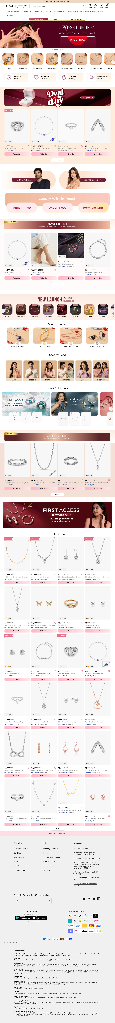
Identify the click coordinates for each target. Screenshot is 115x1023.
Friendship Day (60, 1002)
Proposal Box (52, 993)
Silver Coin (41, 970)
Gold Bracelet (75, 964)
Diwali (79, 1002)
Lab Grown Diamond (31, 960)
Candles (44, 993)
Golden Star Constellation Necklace (16, 578)
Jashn (38, 1008)
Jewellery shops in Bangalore (23, 1013)
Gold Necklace (85, 964)
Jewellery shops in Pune (42, 1013)
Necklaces (80, 954)
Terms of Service (49, 866)
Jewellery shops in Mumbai (60, 1013)
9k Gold (94, 964)
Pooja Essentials (19, 993)
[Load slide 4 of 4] (61, 49)
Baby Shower (51, 997)
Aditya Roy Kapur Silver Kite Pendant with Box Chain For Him (98, 484)
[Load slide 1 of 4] (52, 49)
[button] (13, 12)
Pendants (37, 69)
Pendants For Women (35, 984)
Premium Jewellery (71, 966)
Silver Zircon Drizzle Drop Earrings (70, 578)
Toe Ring (62, 984)
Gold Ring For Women (50, 982)
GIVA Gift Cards (20, 870)
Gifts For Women (19, 981)
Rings (8, 69)
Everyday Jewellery (31, 955)
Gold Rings (21, 964)
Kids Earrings (29, 988)
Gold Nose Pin (64, 964)
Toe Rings (21, 955)
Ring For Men (18, 978)
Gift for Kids (18, 987)
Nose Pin (93, 954)
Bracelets (22, 69)
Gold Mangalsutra (53, 964)
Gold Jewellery (57, 19)
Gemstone (66, 955)
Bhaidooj (97, 1002)
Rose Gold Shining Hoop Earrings (42, 771)
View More (58, 160)
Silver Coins (30, 993)
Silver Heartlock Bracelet (93, 273)
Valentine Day (29, 1002)
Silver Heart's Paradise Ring (67, 150)
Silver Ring (79, 970)
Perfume (37, 993)
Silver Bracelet (50, 970)
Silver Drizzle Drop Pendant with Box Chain (44, 723)
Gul (42, 1008)
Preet (27, 1008)
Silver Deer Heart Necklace (40, 578)
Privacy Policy (48, 853)
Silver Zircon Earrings (12, 675)
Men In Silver (66, 69)
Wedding (33, 997)
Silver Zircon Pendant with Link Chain (98, 578)
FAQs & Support (49, 861)
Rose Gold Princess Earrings (67, 771)
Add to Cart (44, 154)
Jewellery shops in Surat (68, 1014)
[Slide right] (113, 62)
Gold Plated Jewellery (73, 960)
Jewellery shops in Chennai (50, 1014)
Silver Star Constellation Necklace (42, 820)
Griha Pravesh (71, 997)
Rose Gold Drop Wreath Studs (95, 820)
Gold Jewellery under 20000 (54, 966)
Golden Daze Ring (65, 626)
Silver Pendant (70, 970)
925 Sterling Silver (20, 970)
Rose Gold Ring (64, 982)
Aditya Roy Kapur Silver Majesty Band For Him (71, 484)
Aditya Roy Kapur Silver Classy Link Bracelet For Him (17, 484)
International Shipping (52, 857)
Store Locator (19, 857)
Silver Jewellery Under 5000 (78, 972)
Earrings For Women (77, 982)
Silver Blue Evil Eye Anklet (40, 150)
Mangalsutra (35, 954)
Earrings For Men (29, 978)
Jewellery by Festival (21, 1001)
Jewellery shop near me (21, 1015)
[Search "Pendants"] (84, 6)
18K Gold (21, 966)
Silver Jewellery (38, 19)
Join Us (16, 866)
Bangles (58, 954)
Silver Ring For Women (34, 982)
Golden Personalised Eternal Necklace (71, 811)
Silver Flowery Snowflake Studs (95, 626)
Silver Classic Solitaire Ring (13, 150)
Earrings (52, 69)
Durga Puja (27, 1003)
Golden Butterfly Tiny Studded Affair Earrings (44, 626)
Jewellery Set (43, 955)
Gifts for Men (18, 976)
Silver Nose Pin (47, 972)
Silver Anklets (31, 970)
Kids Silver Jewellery (34, 972)
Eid (15, 1003)
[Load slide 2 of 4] (54, 49)
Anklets (81, 69)
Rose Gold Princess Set (66, 265)
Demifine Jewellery (76, 19)
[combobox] (58, 6)
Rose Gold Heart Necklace (94, 723)
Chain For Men (53, 978)
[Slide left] (2, 62)
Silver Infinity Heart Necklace (14, 771)
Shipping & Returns (50, 849)
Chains (87, 954)
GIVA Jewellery (13, 942)
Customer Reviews (21, 849)
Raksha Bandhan (87, 1002)
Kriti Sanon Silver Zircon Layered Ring (17, 820)
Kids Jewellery (18, 988)
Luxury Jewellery (84, 966)
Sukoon (32, 1008)
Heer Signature (19, 1008)
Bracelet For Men (42, 978)
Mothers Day (40, 1002)
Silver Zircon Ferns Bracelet (40, 675)
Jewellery (17, 958)
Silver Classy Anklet (39, 273)
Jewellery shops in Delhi (78, 1013)
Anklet (16, 954)
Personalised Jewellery (60, 972)
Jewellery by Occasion (21, 996)
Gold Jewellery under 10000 (34, 966)
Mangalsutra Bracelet (47, 954)
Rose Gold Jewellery (58, 960)
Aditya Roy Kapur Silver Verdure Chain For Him (44, 484)
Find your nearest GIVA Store (23, 1011)
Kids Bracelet (38, 988)
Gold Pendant (41, 964)
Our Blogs (17, 853)
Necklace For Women (51, 984)
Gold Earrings (31, 964)
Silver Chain (60, 970)
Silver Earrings (89, 970)
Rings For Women (20, 982)
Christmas (35, 1003)
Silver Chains (96, 69)
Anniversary (41, 997)
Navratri (20, 1003)
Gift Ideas (17, 991)
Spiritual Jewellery (55, 955)
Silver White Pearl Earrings (67, 723)
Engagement (18, 997)
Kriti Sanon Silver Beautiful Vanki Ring (98, 150)
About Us (17, 861)
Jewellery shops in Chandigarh (87, 1014)
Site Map (46, 870)
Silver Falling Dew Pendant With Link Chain (17, 626)
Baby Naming (60, 997)
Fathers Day (49, 1002)
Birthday (26, 997)
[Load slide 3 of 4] (57, 49)
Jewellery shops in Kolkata (31, 1014)
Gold (15, 964)
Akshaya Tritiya (19, 1002)
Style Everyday (19, 1007)
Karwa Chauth (70, 1002)
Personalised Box (63, 993)
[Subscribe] (49, 901)
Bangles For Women (20, 984)
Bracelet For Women (91, 982)
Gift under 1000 (76, 993)
